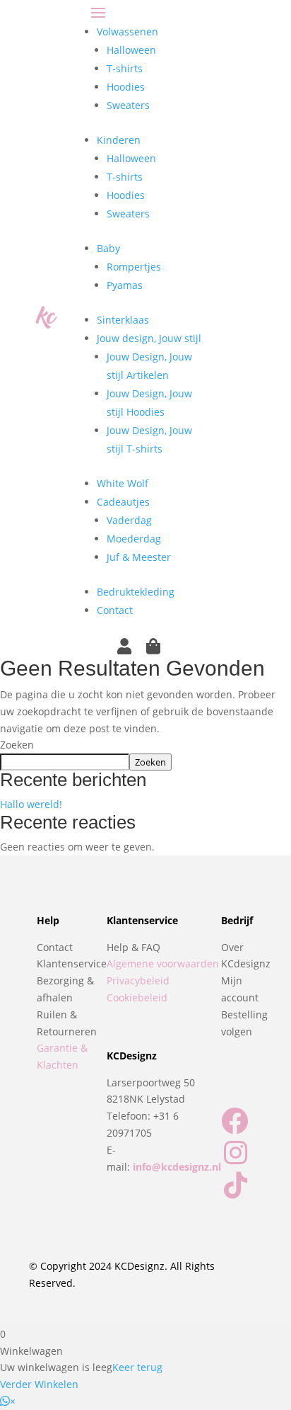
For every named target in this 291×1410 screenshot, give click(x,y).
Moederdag (134, 538)
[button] (8, 1401)
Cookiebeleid (137, 997)
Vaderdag (129, 520)
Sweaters (128, 105)
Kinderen (119, 140)
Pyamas (125, 285)
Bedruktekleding (135, 591)
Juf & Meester (139, 557)
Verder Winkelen (39, 1384)
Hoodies (126, 86)
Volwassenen (127, 31)
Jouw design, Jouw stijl (149, 338)
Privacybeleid (138, 980)
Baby (108, 248)
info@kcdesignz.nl (177, 1166)
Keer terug (137, 1367)
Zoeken (17, 744)
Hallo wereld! (31, 804)
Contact (115, 610)
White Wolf (122, 483)
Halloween (131, 50)
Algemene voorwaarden (163, 963)
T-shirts (125, 68)
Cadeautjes (123, 501)
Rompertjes (134, 266)
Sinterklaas (123, 319)
